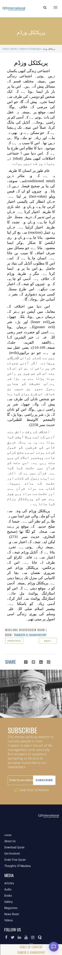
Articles (9, 883)
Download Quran (14, 847)
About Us (10, 841)
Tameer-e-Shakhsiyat (30, 48)
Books (14, 48)
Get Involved (12, 853)
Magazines (11, 908)
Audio (8, 889)
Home (6, 48)
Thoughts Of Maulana (18, 866)
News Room (12, 914)
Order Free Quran (15, 859)
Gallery (9, 902)
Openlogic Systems (42, 830)
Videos (9, 920)
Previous (14, 640)
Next (47, 640)
